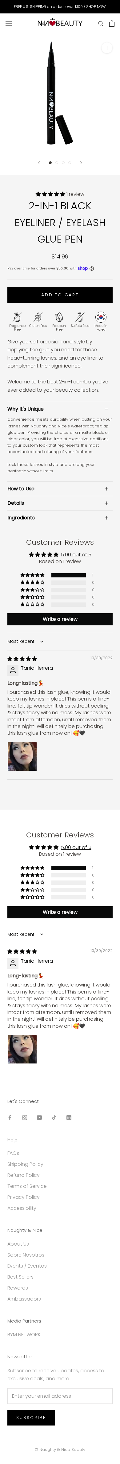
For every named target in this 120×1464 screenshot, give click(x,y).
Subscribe (31, 1418)
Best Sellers (20, 1276)
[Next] (81, 162)
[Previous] (39, 162)
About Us (18, 1243)
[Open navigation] (9, 23)
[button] (51, 194)
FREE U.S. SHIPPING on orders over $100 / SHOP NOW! (60, 6)
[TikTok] (54, 1117)
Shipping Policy (25, 1164)
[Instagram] (24, 1117)
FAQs (13, 1153)
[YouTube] (39, 1117)
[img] (22, 658)
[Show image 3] (63, 162)
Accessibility (21, 1208)
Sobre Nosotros (25, 1254)
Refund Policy (23, 1175)
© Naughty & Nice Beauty (60, 1449)
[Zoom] (107, 47)
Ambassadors (24, 1298)
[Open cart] (111, 23)
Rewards (17, 1287)
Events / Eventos (27, 1265)
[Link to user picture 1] (22, 756)
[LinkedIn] (68, 1117)
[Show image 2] (56, 162)
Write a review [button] (60, 619)
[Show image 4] (69, 162)
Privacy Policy (23, 1197)
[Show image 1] (50, 162)
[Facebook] (9, 1117)
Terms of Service (27, 1186)
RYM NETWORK (24, 1334)
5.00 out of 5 (76, 554)
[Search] (101, 23)
